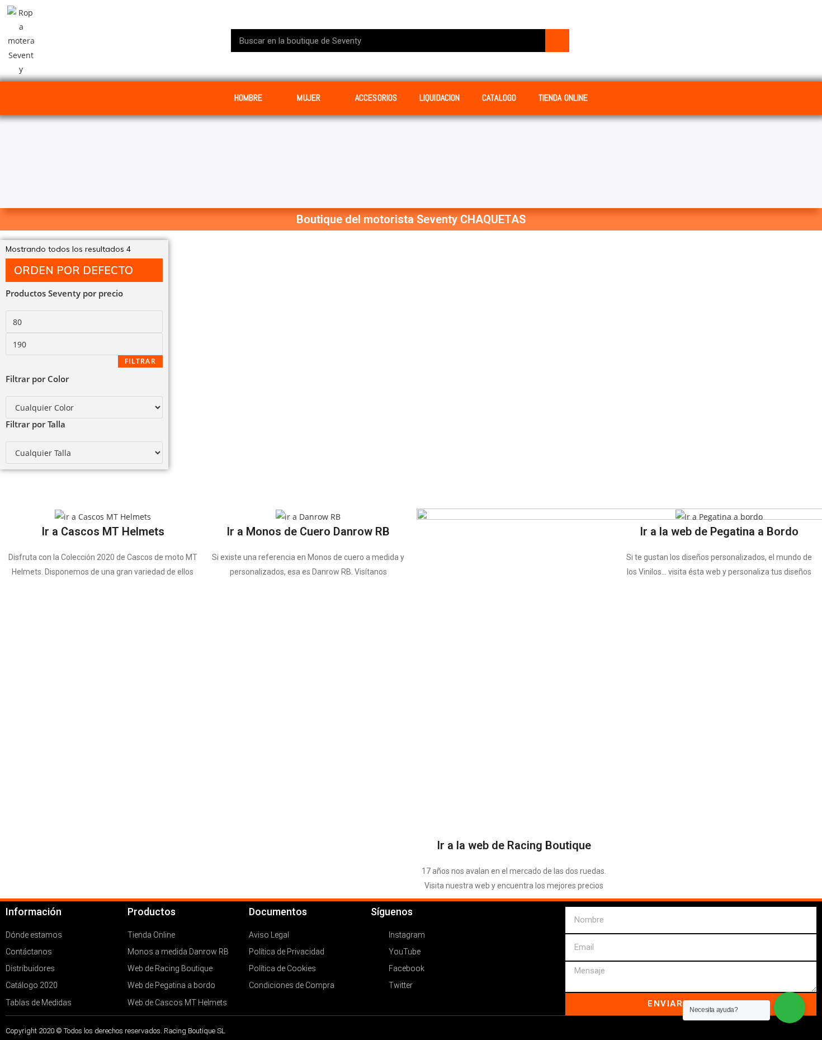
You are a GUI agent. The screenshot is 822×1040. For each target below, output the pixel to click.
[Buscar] (557, 40)
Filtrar (140, 361)
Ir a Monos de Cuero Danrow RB (308, 531)
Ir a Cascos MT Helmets (102, 531)
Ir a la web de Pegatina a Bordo (719, 531)
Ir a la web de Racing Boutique (514, 845)
